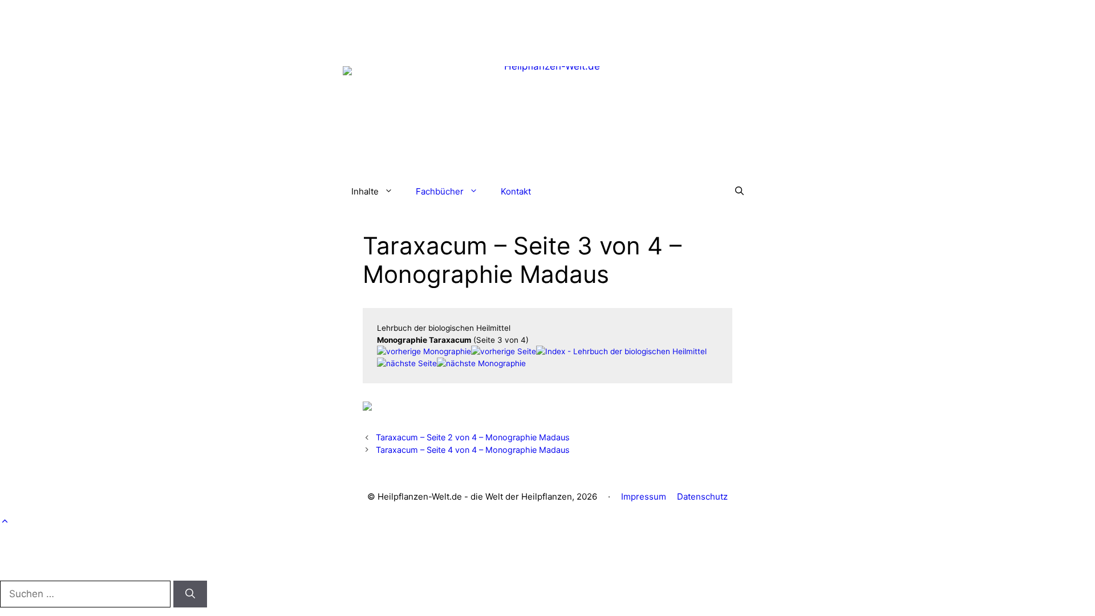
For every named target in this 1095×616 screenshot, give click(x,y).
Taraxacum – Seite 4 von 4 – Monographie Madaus (473, 450)
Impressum (643, 496)
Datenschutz (702, 496)
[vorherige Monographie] (424, 351)
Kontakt (516, 191)
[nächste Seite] (407, 363)
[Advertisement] (547, 25)
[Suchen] (190, 594)
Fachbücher (440, 191)
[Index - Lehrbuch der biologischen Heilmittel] (621, 351)
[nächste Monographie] (481, 363)
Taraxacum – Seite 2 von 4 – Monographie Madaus (473, 437)
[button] (739, 192)
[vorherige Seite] (503, 351)
